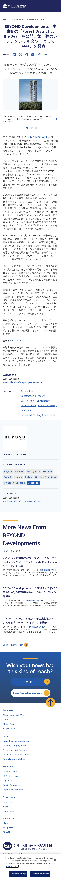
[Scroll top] (50, 702)
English (8, 471)
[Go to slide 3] (36, 128)
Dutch (28, 477)
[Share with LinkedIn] (14, 54)
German (47, 471)
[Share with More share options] (45, 54)
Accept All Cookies (40, 873)
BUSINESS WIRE (38, 137)
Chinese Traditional (46, 477)
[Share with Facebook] (26, 54)
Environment (43, 400)
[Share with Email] (33, 54)
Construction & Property (33, 395)
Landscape (26, 410)
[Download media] (56, 119)
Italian (18, 477)
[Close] (55, 860)
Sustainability (27, 400)
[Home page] (14, 6)
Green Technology (47, 405)
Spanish (19, 471)
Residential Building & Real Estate (38, 415)
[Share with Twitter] (20, 54)
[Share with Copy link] (39, 54)
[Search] (49, 6)
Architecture (27, 391)
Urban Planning (28, 405)
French (7, 477)
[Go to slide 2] (32, 128)
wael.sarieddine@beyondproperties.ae (22, 382)
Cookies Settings (18, 873)
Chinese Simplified (14, 483)
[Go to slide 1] (27, 128)
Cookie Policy (12, 866)
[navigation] (55, 6)
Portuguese (33, 471)
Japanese (33, 483)
